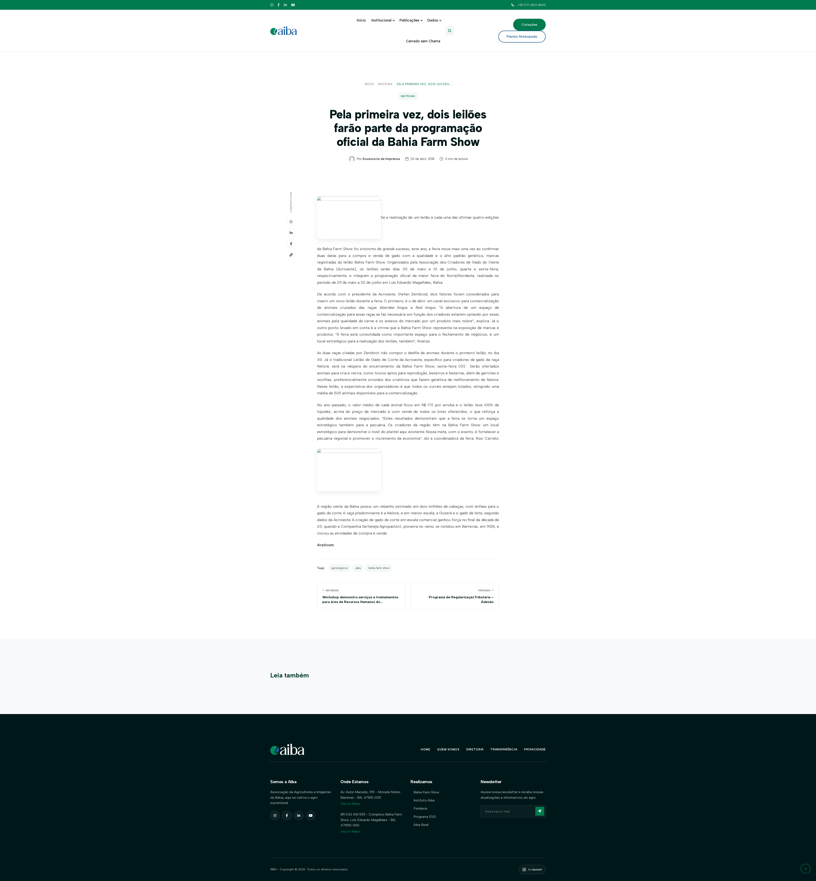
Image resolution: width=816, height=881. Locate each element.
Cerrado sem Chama (423, 41)
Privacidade (535, 749)
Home (425, 749)
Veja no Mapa (350, 803)
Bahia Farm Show (426, 792)
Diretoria (475, 749)
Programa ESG (425, 817)
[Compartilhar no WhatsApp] (291, 221)
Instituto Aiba (424, 800)
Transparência (503, 749)
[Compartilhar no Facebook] (291, 243)
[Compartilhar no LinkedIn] (291, 232)
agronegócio (339, 568)
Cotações (529, 25)
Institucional (381, 20)
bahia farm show (379, 568)
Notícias (385, 84)
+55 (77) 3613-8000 (532, 5)
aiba (358, 568)
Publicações (409, 20)
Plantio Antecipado (522, 36)
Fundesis (420, 808)
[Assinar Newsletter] (539, 811)
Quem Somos (448, 749)
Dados (432, 20)
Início (361, 20)
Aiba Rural (421, 825)
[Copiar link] (291, 255)
